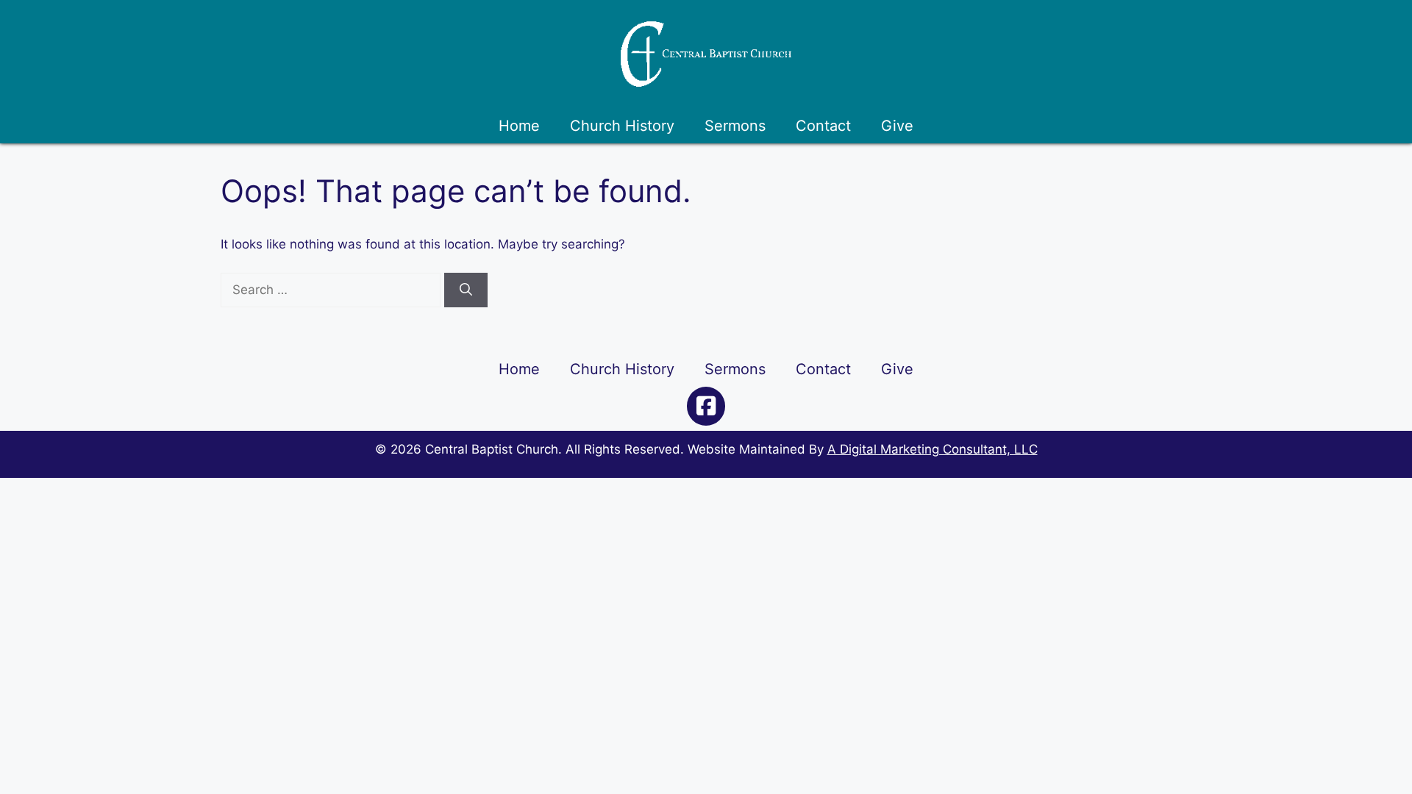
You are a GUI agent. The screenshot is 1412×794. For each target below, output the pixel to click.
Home (519, 126)
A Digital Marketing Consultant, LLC (932, 449)
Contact (823, 126)
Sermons (735, 126)
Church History (622, 126)
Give (897, 126)
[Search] (466, 290)
